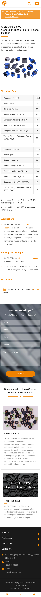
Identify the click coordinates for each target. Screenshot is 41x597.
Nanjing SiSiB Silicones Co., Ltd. (25, 583)
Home (5, 12)
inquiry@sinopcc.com (13, 572)
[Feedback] (34, 594)
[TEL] (20, 594)
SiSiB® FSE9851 (12, 501)
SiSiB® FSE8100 (11, 17)
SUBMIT (20, 374)
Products (13, 12)
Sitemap (13, 588)
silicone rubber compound (28, 258)
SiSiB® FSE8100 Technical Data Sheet (18, 291)
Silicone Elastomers (26, 12)
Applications (7, 538)
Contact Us (7, 549)
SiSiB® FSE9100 (12, 433)
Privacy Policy (26, 588)
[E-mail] (7, 594)
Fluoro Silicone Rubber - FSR (16, 14)
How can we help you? (21, 310)
